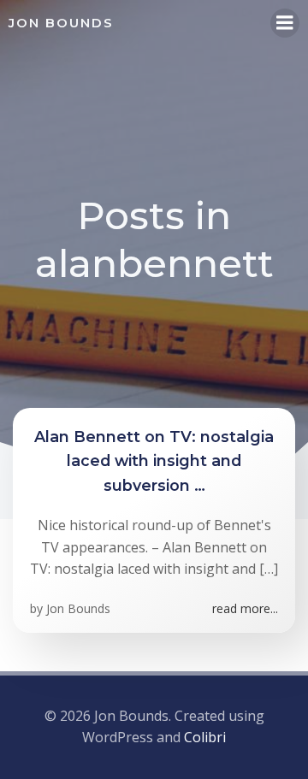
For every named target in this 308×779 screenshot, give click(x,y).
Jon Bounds (78, 608)
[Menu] (284, 23)
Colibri (205, 737)
